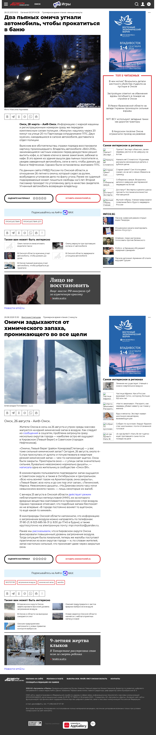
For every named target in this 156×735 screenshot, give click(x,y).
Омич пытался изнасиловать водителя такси (31, 244)
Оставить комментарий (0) (78, 198)
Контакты (115, 679)
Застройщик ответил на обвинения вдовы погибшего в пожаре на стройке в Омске (127, 96)
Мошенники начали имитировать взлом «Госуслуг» (131, 229)
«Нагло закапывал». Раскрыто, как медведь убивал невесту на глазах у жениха (133, 406)
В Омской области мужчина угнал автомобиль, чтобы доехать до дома (33, 255)
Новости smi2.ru (14, 308)
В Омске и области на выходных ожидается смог (32, 615)
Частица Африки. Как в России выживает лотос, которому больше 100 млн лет (133, 396)
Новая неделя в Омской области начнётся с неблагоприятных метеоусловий (81, 616)
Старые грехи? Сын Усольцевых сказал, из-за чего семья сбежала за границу (133, 172)
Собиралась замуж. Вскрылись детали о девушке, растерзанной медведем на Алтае (131, 182)
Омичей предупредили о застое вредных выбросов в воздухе (81, 605)
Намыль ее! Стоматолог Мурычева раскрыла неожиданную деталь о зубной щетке (132, 162)
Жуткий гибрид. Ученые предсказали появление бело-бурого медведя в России (134, 202)
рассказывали (41, 531)
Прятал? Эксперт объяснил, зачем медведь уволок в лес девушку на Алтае (132, 151)
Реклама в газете (55, 679)
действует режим (80, 494)
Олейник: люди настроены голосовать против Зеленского (130, 239)
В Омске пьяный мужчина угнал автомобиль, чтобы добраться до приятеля (33, 265)
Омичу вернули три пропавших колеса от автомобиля (80, 244)
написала (26, 467)
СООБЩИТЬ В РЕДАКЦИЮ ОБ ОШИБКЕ (42, 682)
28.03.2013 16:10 (11, 12)
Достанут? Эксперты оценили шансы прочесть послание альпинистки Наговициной (133, 192)
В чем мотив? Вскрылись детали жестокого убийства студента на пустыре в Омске (127, 84)
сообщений (30, 433)
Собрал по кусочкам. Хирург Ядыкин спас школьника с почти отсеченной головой (133, 426)
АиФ (31, 406)
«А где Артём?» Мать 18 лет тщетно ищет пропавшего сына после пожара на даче (132, 436)
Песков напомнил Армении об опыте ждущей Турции (133, 259)
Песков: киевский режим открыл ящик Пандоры (130, 219)
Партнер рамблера (52, 723)
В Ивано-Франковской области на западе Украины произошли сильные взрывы (127, 108)
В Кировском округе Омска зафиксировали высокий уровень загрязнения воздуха (33, 606)
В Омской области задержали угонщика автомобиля (80, 254)
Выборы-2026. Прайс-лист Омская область (87, 679)
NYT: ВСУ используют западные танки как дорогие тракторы (127, 120)
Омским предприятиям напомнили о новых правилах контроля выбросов (31, 626)
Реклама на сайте (34, 679)
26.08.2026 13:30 (11, 317)
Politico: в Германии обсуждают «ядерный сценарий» (130, 249)
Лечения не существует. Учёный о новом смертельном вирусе (132, 384)
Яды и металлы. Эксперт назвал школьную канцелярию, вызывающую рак (131, 416)
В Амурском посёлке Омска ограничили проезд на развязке (127, 132)
